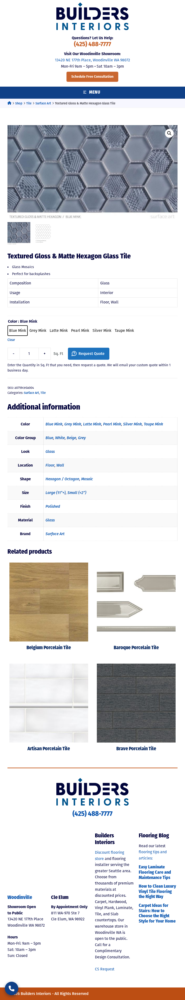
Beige (71, 438)
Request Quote (92, 353)
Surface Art (43, 103)
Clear (11, 340)
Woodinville (19, 897)
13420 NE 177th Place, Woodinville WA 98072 (92, 60)
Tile (29, 103)
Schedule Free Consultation (92, 77)
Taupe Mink (153, 424)
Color (12, 321)
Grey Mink (72, 424)
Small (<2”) (76, 492)
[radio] (17, 330)
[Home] (9, 103)
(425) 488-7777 (92, 44)
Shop (18, 103)
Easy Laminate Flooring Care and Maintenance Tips (155, 872)
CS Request (104, 969)
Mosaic (87, 479)
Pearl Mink (112, 424)
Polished (53, 506)
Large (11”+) (56, 492)
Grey (82, 438)
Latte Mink (92, 424)
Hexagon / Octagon (62, 479)
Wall (60, 465)
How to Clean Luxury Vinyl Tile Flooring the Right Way (157, 892)
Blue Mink (54, 424)
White (60, 438)
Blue (49, 438)
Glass (50, 451)
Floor (50, 465)
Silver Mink (132, 424)
